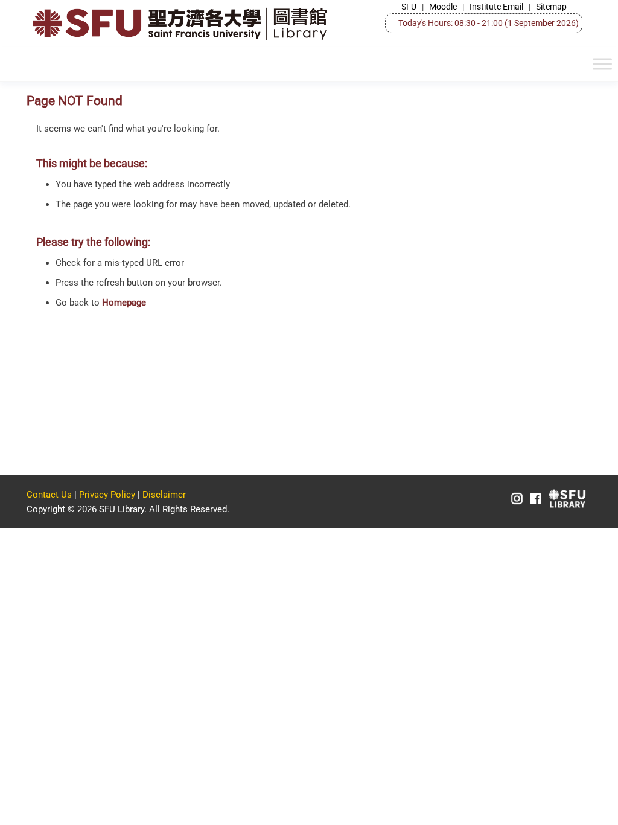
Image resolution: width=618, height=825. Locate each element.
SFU (408, 6)
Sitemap (551, 6)
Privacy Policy (107, 494)
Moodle (443, 6)
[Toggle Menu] (602, 64)
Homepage (124, 302)
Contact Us (49, 494)
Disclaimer (164, 494)
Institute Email (496, 6)
